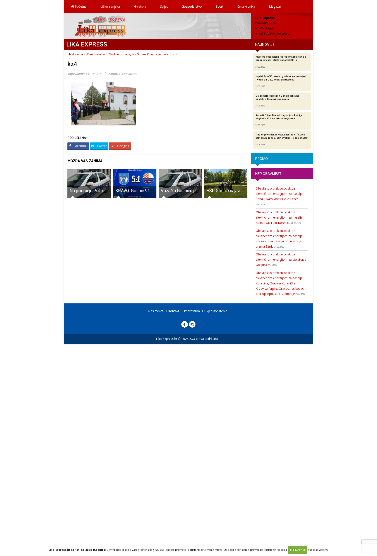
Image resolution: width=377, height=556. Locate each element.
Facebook (80, 146)
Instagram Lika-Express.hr (192, 324)
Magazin (275, 6)
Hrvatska (140, 6)
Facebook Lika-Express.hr (184, 324)
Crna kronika (246, 6)
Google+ (122, 146)
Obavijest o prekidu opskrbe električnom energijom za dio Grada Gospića (281, 259)
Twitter (101, 146)
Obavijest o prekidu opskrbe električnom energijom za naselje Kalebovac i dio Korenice (279, 217)
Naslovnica (75, 54)
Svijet (164, 6)
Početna (80, 6)
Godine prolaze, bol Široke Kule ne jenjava (138, 54)
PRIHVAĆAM (297, 550)
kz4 (72, 64)
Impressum (192, 311)
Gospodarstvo (192, 6)
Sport (219, 6)
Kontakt (173, 311)
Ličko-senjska (110, 6)
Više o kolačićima (318, 550)
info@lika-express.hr (278, 33)
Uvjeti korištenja (215, 311)
